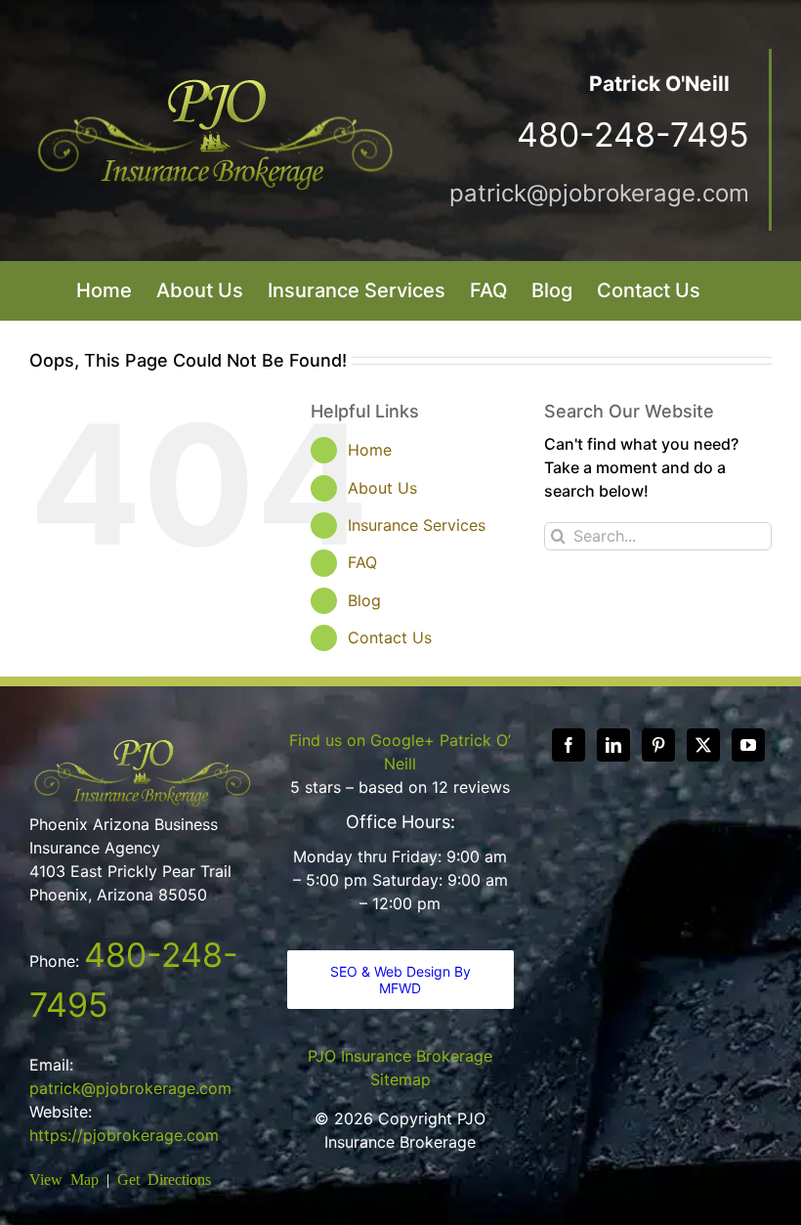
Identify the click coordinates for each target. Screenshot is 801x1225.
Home (370, 449)
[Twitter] (703, 745)
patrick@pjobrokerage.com (599, 193)
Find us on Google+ (362, 740)
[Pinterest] (658, 745)
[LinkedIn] (613, 745)
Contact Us (390, 637)
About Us (382, 488)
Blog (364, 600)
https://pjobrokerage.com (124, 1135)
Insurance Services (416, 525)
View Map (64, 1178)
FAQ (362, 562)
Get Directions (164, 1178)
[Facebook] (568, 745)
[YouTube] (748, 745)
